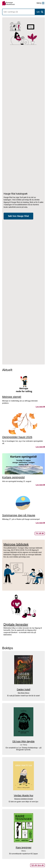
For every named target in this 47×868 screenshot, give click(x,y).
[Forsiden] (8, 3)
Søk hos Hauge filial (18, 216)
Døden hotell (23, 689)
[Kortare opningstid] (23, 463)
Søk (38, 12)
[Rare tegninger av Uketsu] (23, 827)
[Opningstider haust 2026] (23, 423)
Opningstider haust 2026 (17, 437)
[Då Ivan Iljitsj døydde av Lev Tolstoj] (23, 721)
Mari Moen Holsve (23, 693)
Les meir (39, 407)
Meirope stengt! (11, 396)
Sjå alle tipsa (36, 865)
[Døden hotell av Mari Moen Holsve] (23, 669)
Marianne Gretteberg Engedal (23, 799)
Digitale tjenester (15, 624)
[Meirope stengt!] (23, 383)
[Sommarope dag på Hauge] (23, 501)
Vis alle (39, 533)
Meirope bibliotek (16, 544)
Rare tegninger (23, 847)
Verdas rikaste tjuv (23, 795)
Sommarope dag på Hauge (18, 515)
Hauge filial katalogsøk (16, 193)
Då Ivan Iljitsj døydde (23, 741)
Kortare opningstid (13, 477)
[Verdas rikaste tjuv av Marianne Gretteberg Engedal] (23, 775)
